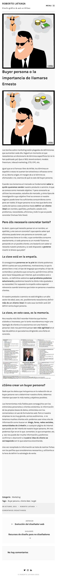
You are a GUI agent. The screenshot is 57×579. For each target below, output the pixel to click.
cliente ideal (25, 501)
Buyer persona (13, 501)
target (33, 501)
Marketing (16, 497)
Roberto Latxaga (27, 506)
